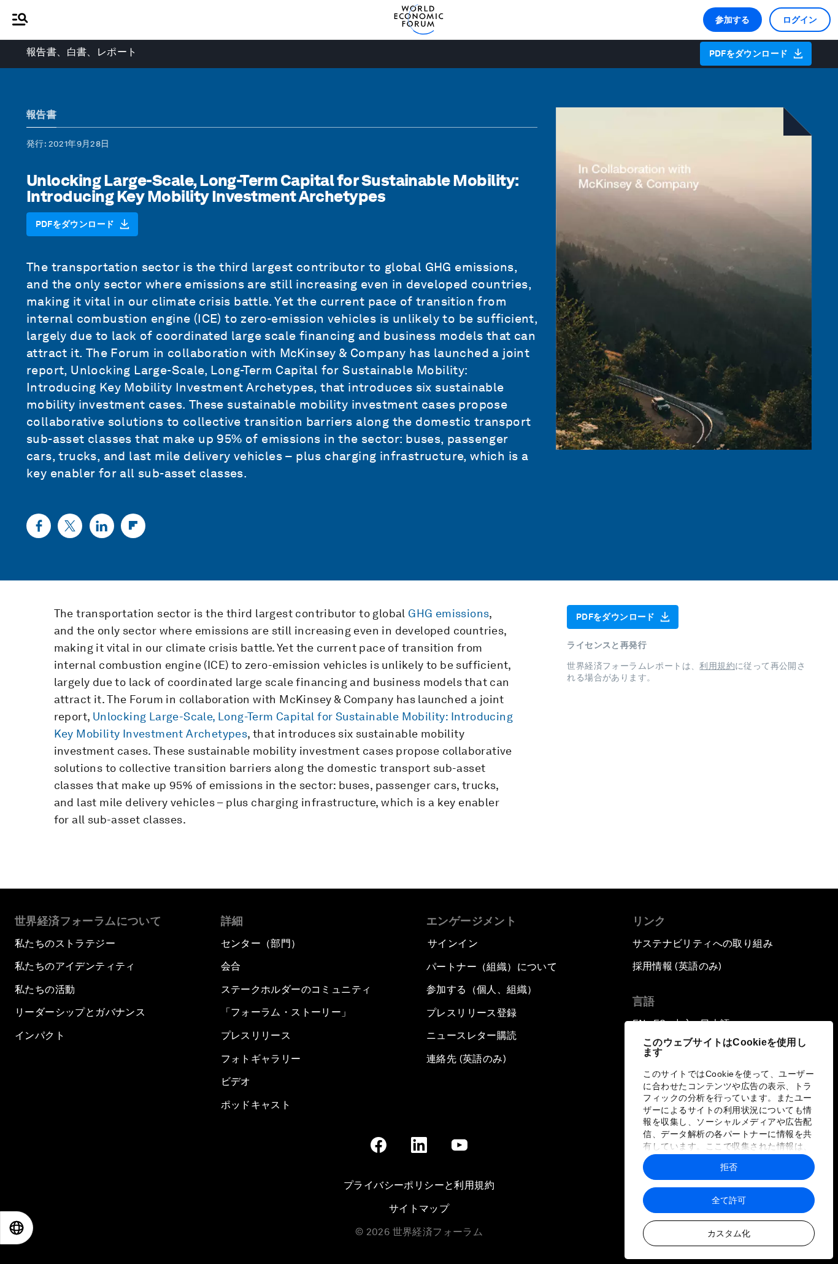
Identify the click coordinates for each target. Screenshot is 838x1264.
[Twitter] (70, 526)
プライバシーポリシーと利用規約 (419, 1185)
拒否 (728, 1167)
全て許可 (729, 1200)
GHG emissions (469, 267)
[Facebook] (38, 526)
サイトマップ (419, 1208)
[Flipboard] (133, 526)
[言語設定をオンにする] (17, 1228)
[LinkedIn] (102, 526)
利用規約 (717, 666)
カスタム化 (728, 1233)
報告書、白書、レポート (81, 52)
